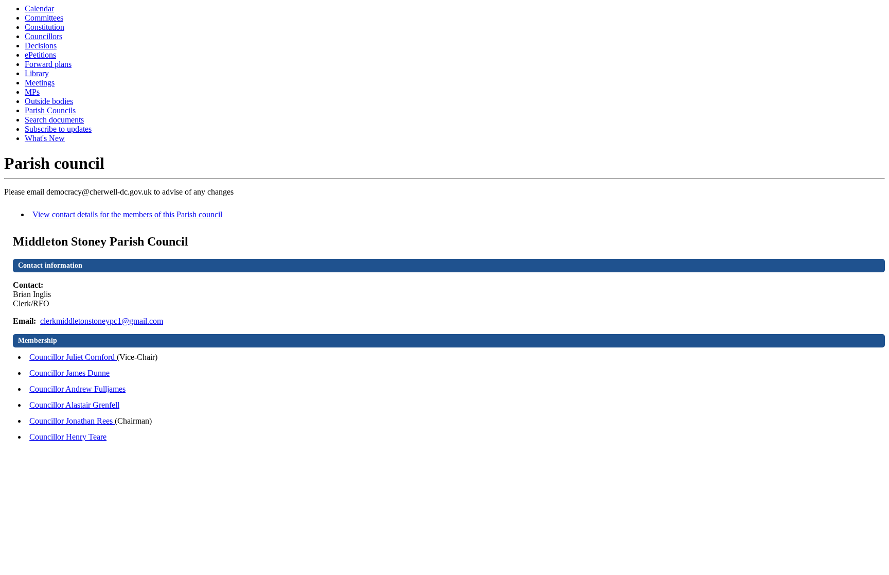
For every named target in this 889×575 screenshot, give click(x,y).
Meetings (40, 82)
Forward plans (48, 64)
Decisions (41, 45)
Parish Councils (50, 110)
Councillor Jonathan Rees (72, 420)
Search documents (54, 119)
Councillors (43, 36)
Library (37, 73)
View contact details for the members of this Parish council (127, 214)
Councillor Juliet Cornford (73, 357)
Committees (44, 17)
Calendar (39, 8)
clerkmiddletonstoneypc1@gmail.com (101, 321)
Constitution (44, 27)
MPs (32, 92)
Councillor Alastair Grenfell (74, 404)
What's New (45, 138)
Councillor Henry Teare (67, 436)
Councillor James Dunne (69, 373)
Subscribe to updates (58, 129)
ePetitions (40, 54)
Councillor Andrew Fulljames (77, 389)
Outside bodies (49, 101)
